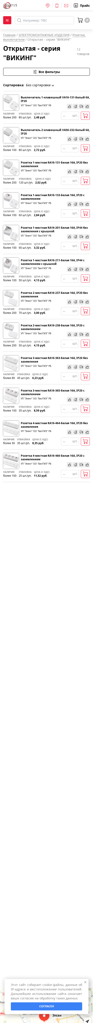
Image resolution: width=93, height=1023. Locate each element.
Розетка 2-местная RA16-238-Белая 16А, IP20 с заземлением (52, 327)
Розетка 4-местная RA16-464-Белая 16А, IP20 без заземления (54, 425)
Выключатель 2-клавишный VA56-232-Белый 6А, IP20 (55, 131)
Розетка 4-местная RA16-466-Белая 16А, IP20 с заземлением (52, 457)
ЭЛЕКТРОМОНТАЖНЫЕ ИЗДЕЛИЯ (44, 35)
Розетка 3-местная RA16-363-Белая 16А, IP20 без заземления (54, 359)
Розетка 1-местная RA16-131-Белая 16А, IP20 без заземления (54, 164)
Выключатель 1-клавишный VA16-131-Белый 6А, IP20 (55, 99)
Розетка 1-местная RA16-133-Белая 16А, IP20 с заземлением (52, 197)
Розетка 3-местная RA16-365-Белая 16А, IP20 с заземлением (52, 392)
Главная (9, 35)
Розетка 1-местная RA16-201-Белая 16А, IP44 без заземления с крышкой (54, 229)
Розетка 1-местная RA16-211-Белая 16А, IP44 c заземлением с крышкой (52, 262)
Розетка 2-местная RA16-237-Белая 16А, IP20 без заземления (54, 294)
